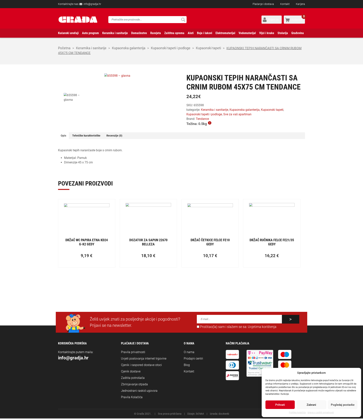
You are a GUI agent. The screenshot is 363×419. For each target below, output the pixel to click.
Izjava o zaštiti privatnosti (321, 412)
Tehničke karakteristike (86, 135)
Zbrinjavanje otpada (134, 384)
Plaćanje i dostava (263, 3)
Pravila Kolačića (132, 397)
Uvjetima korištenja (262, 327)
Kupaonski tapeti (208, 48)
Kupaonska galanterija (128, 48)
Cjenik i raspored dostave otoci (141, 365)
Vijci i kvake (266, 33)
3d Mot (200, 413)
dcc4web (224, 413)
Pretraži (183, 19)
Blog (187, 365)
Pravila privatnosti (133, 352)
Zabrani (311, 405)
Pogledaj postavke (342, 405)
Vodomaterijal (247, 33)
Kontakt (285, 3)
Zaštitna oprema (174, 33)
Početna (64, 48)
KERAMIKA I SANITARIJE (91, 48)
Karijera (300, 3)
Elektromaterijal (225, 33)
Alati (191, 33)
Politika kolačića (297, 412)
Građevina (297, 33)
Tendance (202, 119)
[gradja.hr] (78, 19)
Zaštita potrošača (133, 378)
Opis (63, 135)
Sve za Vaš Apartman (237, 114)
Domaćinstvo (139, 33)
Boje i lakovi (204, 33)
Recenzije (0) (114, 135)
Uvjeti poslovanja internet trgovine (143, 358)
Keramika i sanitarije (115, 33)
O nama (189, 352)
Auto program (90, 33)
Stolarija (283, 33)
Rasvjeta (155, 33)
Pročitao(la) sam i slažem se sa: (237, 327)
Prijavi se (273, 19)
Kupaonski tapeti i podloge (170, 48)
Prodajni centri (193, 358)
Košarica (298, 18)
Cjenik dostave (130, 371)
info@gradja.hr (92, 3)
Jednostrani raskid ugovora (139, 390)
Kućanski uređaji (68, 33)
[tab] (63, 135)
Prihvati (280, 405)
